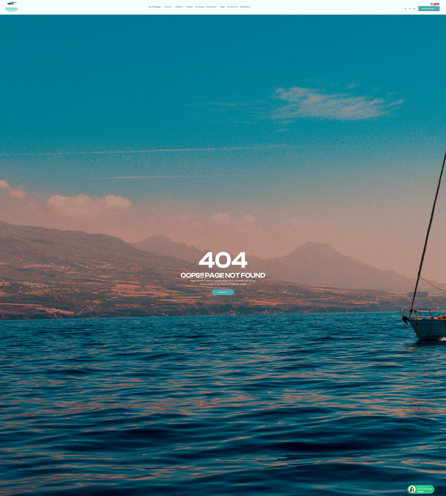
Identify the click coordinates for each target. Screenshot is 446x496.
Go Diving (199, 7)
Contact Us (232, 7)
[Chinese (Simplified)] (435, 4)
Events (190, 7)
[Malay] (438, 4)
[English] (432, 4)
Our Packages (155, 7)
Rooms (168, 7)
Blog (222, 7)
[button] (429, 8)
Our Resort (211, 7)
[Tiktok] (414, 8)
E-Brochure (245, 7)
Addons (178, 7)
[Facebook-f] (405, 8)
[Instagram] (410, 8)
